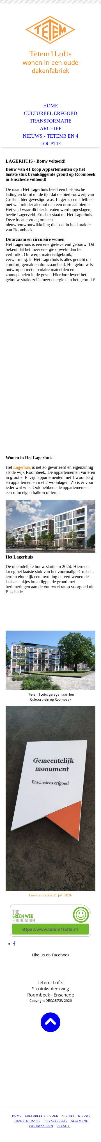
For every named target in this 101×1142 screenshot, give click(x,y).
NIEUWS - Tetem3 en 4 (50, 136)
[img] (50, 30)
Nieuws (84, 1116)
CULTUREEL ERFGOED (50, 113)
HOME (50, 106)
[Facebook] (14, 943)
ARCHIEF (50, 128)
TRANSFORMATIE (51, 121)
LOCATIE (50, 143)
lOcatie (63, 1126)
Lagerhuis (22, 467)
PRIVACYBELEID (56, 1121)
